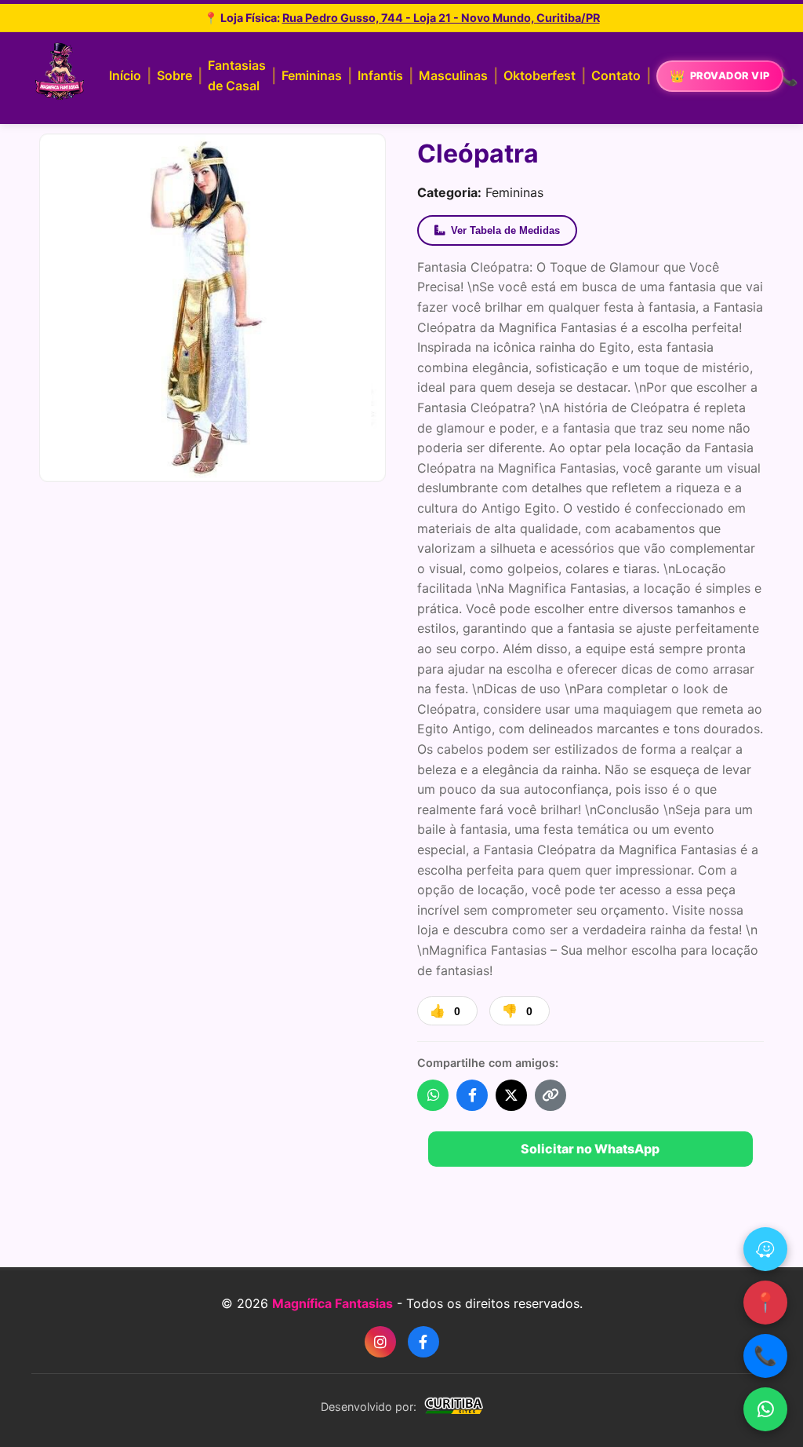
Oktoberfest (539, 75)
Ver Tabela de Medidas (505, 230)
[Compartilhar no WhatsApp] (433, 1095)
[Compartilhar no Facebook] (472, 1095)
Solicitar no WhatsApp (590, 1149)
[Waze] (765, 1249)
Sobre (174, 75)
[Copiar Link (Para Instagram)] (550, 1095)
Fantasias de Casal (237, 75)
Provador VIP (730, 76)
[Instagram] (380, 1341)
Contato (616, 75)
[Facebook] (423, 1341)
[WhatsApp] (765, 1409)
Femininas (312, 75)
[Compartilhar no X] (511, 1095)
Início (125, 75)
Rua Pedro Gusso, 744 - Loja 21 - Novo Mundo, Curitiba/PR (441, 17)
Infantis (380, 75)
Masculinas (453, 75)
